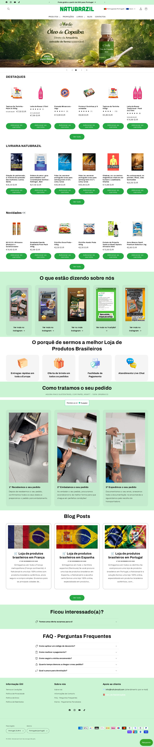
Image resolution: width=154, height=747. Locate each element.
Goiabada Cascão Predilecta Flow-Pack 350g (39, 244)
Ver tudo (77, 137)
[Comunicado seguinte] (104, 2)
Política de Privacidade (15, 694)
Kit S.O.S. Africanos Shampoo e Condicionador (14, 244)
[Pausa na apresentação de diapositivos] (87, 70)
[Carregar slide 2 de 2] (76, 70)
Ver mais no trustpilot (106, 327)
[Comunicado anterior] (49, 2)
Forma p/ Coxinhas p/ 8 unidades (88, 107)
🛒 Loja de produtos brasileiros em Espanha (77, 555)
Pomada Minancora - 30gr (62, 107)
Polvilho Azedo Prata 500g (87, 243)
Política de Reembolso (15, 702)
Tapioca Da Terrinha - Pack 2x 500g (15, 107)
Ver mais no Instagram (18, 329)
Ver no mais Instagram (77, 329)
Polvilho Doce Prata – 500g (63, 243)
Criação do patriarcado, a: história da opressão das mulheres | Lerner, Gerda (15, 179)
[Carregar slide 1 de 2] (72, 70)
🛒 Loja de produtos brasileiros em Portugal (125, 555)
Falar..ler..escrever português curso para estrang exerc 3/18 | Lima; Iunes (63, 179)
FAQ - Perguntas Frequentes (65, 698)
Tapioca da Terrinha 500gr (111, 107)
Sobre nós (58, 690)
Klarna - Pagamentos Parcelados (67, 702)
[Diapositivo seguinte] (81, 70)
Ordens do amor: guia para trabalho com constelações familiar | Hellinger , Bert (39, 179)
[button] (8, 8)
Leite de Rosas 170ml (39, 106)
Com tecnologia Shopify (27, 739)
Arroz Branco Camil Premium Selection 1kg (136, 243)
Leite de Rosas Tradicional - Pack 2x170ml (134, 108)
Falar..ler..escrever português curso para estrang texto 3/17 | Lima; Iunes (88, 179)
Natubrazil (15, 739)
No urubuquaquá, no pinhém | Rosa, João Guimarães (135, 178)
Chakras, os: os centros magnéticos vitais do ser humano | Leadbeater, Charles (113, 179)
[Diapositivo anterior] (66, 70)
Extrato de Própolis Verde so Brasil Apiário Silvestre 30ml (112, 244)
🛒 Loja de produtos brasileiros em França (29, 555)
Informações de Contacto (64, 694)
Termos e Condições (14, 690)
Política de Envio (12, 698)
